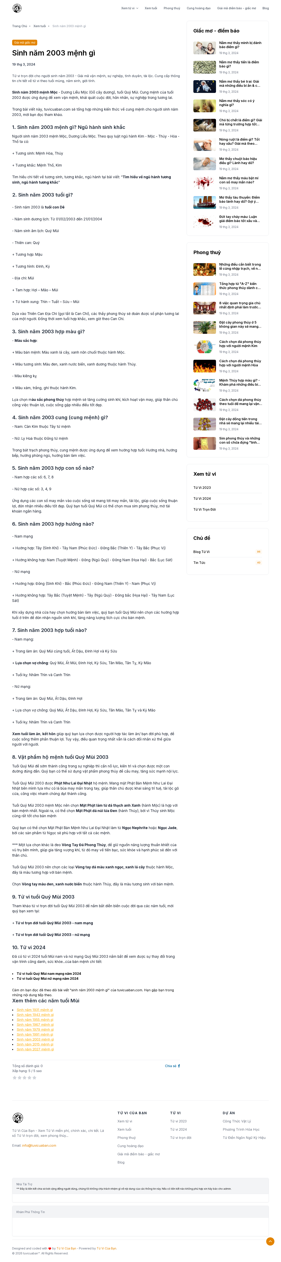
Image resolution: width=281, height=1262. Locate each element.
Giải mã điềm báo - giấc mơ (236, 8)
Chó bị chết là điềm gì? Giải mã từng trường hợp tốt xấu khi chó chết (240, 122)
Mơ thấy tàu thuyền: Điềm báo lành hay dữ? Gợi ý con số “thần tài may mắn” (240, 199)
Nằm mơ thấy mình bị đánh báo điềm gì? (240, 45)
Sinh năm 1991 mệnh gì (35, 1034)
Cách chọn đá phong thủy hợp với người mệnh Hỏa (240, 363)
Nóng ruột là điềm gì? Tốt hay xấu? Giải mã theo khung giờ (239, 141)
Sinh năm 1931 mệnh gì (35, 1010)
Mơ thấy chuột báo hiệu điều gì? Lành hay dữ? (238, 161)
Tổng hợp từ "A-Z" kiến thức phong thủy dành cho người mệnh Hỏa (240, 286)
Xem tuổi (151, 8)
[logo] (18, 1116)
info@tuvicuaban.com (39, 1145)
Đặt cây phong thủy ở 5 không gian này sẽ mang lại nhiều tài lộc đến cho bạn (238, 324)
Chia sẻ (171, 1066)
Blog (265, 8)
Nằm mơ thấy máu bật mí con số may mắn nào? (238, 180)
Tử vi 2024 (178, 1129)
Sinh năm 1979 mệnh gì (35, 1029)
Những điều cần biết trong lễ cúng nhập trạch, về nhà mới (240, 266)
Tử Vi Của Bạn (66, 1248)
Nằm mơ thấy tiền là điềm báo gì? (239, 64)
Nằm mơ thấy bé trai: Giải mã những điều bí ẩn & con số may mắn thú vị (240, 83)
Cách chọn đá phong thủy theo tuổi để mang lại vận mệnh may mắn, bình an (240, 402)
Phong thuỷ (172, 8)
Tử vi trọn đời (180, 1138)
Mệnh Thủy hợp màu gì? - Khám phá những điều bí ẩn (239, 382)
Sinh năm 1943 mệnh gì (35, 1015)
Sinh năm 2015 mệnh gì (35, 1044)
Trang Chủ (19, 26)
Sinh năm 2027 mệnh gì (35, 1049)
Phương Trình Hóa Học (241, 1129)
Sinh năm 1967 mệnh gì (35, 1025)
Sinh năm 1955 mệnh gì (35, 1020)
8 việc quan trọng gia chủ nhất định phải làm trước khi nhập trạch (239, 305)
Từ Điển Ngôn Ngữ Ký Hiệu (244, 1138)
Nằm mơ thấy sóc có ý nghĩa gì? (236, 103)
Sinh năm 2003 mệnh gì (35, 1039)
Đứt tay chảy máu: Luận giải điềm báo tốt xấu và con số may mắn (238, 219)
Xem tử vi (128, 8)
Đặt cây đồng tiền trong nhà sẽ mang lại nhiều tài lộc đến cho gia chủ (239, 421)
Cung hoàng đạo (199, 8)
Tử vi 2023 (178, 1121)
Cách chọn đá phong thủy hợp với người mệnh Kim (240, 344)
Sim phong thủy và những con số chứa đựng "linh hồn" (239, 440)
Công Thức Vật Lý (237, 1121)
